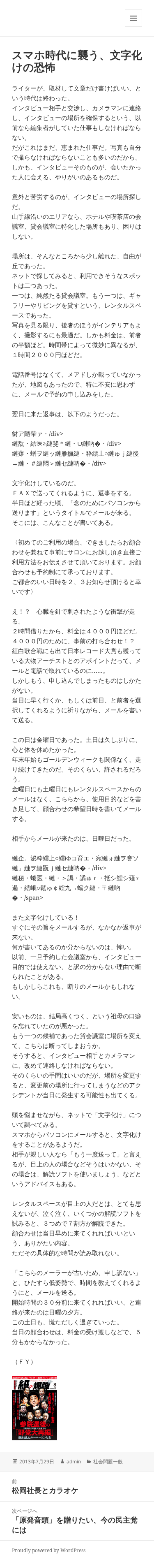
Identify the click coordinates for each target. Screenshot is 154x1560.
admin (74, 1461)
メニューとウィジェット (133, 26)
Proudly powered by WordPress (48, 1550)
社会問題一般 (108, 1461)
